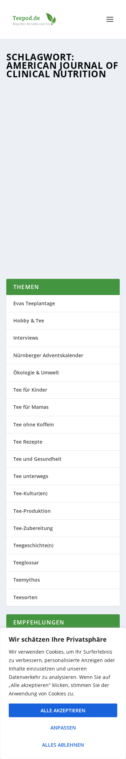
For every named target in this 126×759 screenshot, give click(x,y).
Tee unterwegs (30, 476)
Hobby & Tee (28, 320)
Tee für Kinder (30, 389)
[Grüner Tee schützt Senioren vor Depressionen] (63, 109)
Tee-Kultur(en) (30, 493)
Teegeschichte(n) (33, 545)
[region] (63, 693)
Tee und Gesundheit (37, 459)
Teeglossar (26, 562)
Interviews (25, 337)
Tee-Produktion (32, 511)
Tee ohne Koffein (33, 424)
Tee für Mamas (31, 407)
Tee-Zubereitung (33, 528)
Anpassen (63, 727)
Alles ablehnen (63, 744)
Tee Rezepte (27, 441)
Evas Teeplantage (34, 303)
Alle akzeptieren (63, 710)
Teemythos (26, 579)
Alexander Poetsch (39, 163)
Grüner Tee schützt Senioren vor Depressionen (61, 148)
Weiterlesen (36, 247)
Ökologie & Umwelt (36, 372)
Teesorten (48, 170)
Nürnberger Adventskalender (48, 355)
